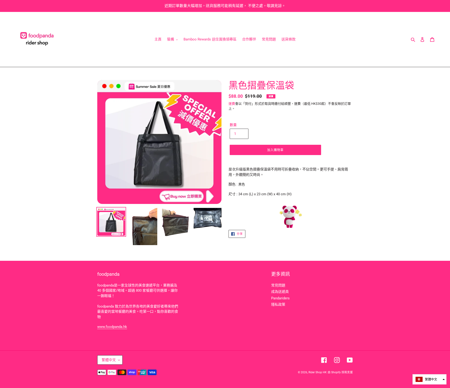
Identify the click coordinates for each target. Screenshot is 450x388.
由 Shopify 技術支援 (340, 372)
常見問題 (278, 285)
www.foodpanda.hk (112, 327)
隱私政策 (278, 304)
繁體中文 (109, 360)
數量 (233, 125)
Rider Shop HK (317, 372)
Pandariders (280, 298)
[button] (429, 379)
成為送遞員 (280, 292)
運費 (232, 103)
